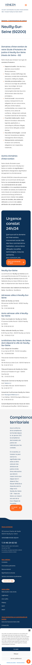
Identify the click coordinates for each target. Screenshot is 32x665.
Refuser (16, 654)
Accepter (16, 649)
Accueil (4, 9)
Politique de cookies (11, 662)
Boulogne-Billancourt (12, 395)
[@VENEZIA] (10, 4)
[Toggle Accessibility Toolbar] (28, 661)
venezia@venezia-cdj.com (10, 538)
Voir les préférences (16, 658)
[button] (29, 630)
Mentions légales (20, 662)
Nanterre (8, 383)
